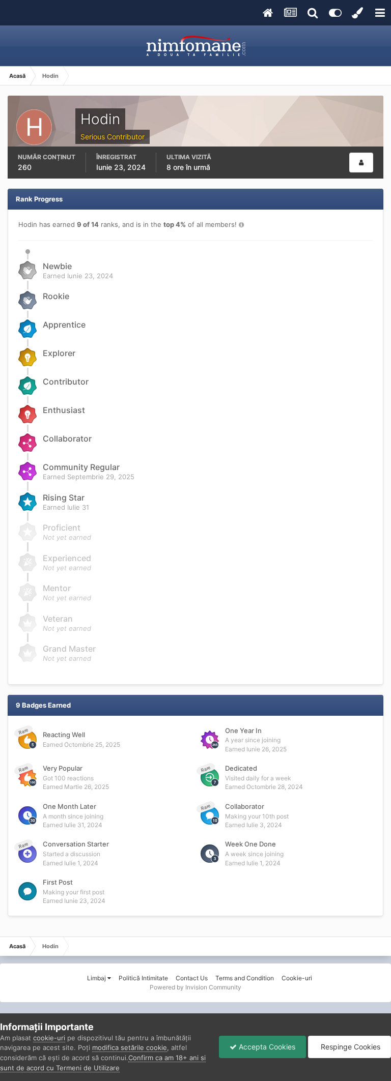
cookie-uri (49, 1038)
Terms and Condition (244, 978)
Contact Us (192, 978)
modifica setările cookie (129, 1047)
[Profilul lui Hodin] (361, 162)
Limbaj (97, 978)
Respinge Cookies (349, 1046)
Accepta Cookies (266, 1046)
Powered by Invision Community (195, 987)
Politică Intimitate (143, 978)
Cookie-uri (297, 978)
